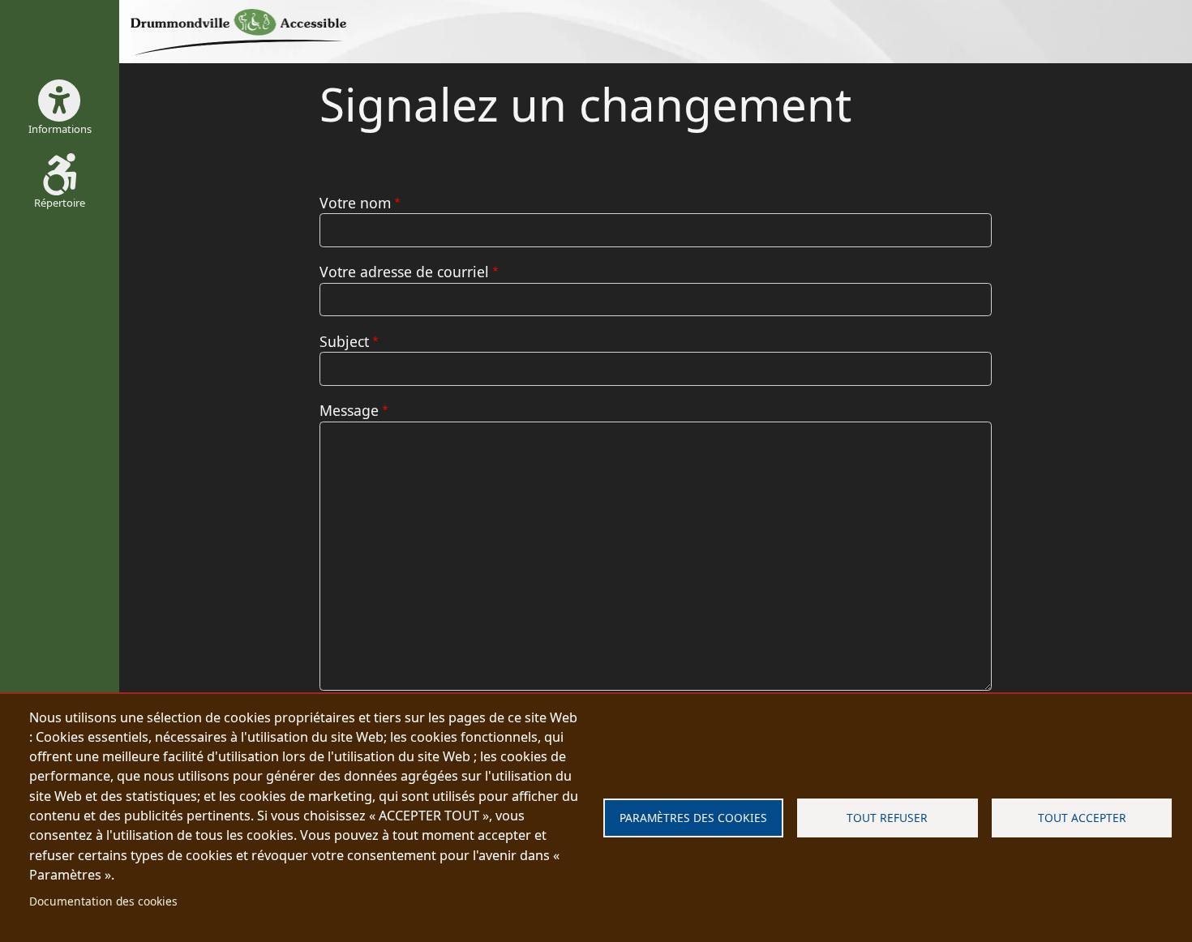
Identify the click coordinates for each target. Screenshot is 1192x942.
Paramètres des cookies (693, 817)
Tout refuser (887, 817)
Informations (60, 129)
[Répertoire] (245, 31)
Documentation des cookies (103, 901)
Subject (344, 341)
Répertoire (59, 202)
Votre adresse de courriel (404, 271)
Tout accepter (1082, 817)
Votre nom (355, 202)
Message (349, 410)
